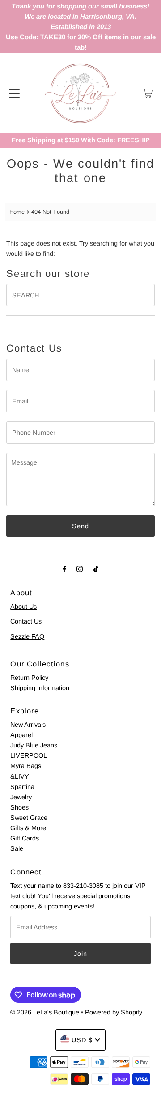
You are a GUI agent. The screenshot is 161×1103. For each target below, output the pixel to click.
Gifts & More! (29, 827)
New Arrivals (28, 724)
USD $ (82, 1040)
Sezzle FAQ (27, 636)
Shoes (19, 807)
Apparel (21, 734)
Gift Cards (24, 838)
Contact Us (26, 621)
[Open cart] (148, 93)
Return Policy (29, 677)
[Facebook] (64, 569)
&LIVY (19, 776)
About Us (23, 606)
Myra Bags (25, 765)
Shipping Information (39, 687)
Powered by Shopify (113, 1012)
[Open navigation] (14, 93)
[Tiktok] (95, 569)
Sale (16, 848)
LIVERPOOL (28, 755)
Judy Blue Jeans (33, 745)
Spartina (22, 786)
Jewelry (21, 797)
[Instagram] (79, 569)
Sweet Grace (28, 817)
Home (17, 211)
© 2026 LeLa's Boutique (44, 1012)
